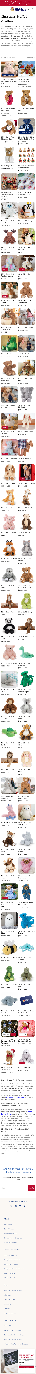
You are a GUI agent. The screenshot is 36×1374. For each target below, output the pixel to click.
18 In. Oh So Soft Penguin (24, 248)
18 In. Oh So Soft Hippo (24, 850)
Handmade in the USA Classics (13, 41)
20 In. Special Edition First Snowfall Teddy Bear (9, 82)
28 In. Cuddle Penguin (26, 221)
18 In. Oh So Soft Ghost (7, 932)
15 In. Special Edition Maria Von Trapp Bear (8, 904)
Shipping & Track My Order (13, 1290)
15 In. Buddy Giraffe (25, 508)
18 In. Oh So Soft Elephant (24, 406)
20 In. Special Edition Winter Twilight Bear (26, 138)
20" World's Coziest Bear (15, 1097)
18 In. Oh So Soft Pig (9, 663)
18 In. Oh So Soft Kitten (24, 560)
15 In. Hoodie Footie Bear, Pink (25, 877)
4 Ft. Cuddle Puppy (8, 405)
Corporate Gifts (9, 1300)
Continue (26, 1367)
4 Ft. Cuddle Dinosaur (9, 354)
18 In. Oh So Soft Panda (7, 637)
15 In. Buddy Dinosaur (9, 984)
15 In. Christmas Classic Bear (7, 1069)
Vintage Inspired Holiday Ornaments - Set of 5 (9, 194)
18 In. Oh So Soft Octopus (24, 959)
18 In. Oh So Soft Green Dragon (24, 691)
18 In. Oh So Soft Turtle (7, 744)
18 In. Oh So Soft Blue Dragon (26, 932)
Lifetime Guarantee (10, 1255)
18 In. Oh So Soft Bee (9, 958)
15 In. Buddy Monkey (26, 636)
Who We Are (8, 1224)
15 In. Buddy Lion (7, 769)
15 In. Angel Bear (7, 166)
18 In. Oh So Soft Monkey (7, 717)
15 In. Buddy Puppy (8, 483)
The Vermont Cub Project (13, 1238)
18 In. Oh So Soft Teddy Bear (7, 380)
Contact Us (8, 1326)
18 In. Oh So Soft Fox (9, 559)
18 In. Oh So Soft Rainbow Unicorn (7, 275)
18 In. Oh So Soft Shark (7, 691)
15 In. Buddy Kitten (8, 508)
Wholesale (7, 1295)
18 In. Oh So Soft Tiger (24, 744)
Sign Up (31, 1188)
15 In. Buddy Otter (25, 532)
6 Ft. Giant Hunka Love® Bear (24, 797)
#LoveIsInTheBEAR (10, 1242)
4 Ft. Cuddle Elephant (26, 327)
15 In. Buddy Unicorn (9, 823)
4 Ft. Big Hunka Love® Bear (7, 328)
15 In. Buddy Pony (8, 612)
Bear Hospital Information (13, 1330)
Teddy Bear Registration (12, 1260)
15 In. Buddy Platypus (26, 483)
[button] (29, 9)
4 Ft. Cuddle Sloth (25, 1068)
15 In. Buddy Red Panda (7, 850)
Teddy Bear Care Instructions (14, 1269)
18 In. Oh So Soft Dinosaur (24, 664)
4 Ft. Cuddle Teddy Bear (25, 380)
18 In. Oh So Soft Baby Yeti (7, 222)
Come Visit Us (9, 1229)
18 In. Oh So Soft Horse (7, 877)
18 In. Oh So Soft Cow (24, 275)
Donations (7, 1309)
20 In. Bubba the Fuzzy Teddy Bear (25, 586)
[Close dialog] (34, 1350)
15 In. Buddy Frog (25, 612)
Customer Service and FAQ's (14, 1335)
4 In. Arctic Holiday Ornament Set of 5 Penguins (8, 1041)
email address (21, 1362)
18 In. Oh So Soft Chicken (7, 433)
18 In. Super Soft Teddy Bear (24, 302)
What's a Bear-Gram (11, 1278)
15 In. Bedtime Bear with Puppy (8, 109)
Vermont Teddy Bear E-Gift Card (26, 1012)
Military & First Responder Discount (16, 1344)
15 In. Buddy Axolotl (8, 532)
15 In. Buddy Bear (25, 459)
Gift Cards (7, 1304)
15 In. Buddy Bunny (25, 432)
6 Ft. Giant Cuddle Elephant (7, 797)
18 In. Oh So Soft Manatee (7, 1012)
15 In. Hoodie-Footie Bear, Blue (26, 903)
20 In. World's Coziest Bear (26, 109)
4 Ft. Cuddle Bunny (25, 354)
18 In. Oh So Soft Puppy (7, 302)
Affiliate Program (10, 1313)
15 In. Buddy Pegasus (9, 458)
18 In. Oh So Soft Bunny (24, 770)
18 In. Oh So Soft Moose (7, 248)
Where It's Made (9, 1273)
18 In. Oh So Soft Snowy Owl (24, 824)
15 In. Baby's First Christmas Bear (7, 138)
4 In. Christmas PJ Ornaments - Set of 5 (26, 193)
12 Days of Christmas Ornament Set (26, 167)
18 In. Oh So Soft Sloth (7, 586)
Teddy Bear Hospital (11, 1264)
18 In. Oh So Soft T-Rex (25, 985)
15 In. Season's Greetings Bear (24, 81)
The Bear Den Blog (10, 1233)
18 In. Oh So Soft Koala (24, 717)
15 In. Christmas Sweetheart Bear (24, 1040)
